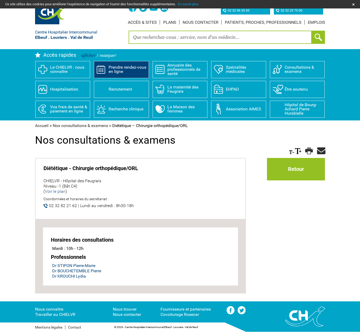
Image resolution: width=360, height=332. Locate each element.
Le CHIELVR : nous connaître (67, 69)
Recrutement (120, 89)
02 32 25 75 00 (291, 10)
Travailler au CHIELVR (55, 314)
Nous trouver (125, 309)
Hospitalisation (64, 89)
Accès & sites (142, 22)
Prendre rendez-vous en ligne (127, 69)
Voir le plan (55, 191)
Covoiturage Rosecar (179, 314)
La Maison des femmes (181, 109)
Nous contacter (200, 22)
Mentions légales (48, 327)
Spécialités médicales (236, 69)
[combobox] (220, 37)
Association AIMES (243, 108)
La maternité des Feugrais (182, 89)
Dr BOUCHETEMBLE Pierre (76, 270)
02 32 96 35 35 (238, 10)
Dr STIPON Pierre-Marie (73, 265)
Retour (296, 169)
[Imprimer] (308, 151)
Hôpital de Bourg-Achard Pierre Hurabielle (301, 109)
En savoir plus (188, 4)
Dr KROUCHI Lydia (69, 276)
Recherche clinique (126, 108)
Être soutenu (296, 89)
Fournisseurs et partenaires (185, 309)
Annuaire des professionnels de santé (183, 69)
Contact (74, 327)
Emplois (316, 22)
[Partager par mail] (320, 151)
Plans (169, 22)
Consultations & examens (299, 69)
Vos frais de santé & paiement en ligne (68, 109)
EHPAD (232, 89)
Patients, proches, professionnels (263, 22)
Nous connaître (49, 309)
